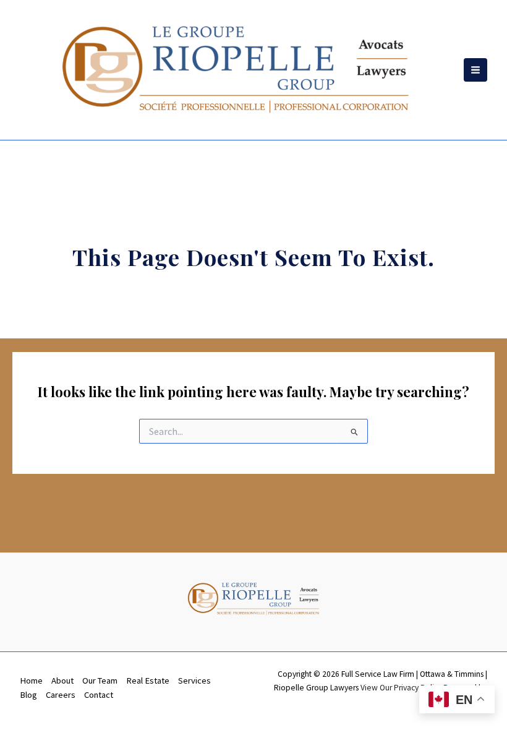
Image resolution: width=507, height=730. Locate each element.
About (62, 680)
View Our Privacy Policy (400, 687)
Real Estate (147, 680)
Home (31, 680)
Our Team (99, 680)
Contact (98, 694)
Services (194, 680)
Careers (60, 694)
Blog (28, 694)
